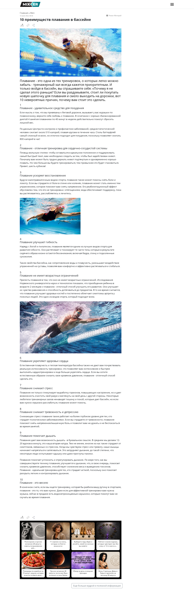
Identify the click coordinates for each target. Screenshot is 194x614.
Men (32, 13)
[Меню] (172, 4)
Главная (24, 13)
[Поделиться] (33, 25)
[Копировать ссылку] (28, 25)
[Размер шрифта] (22, 25)
